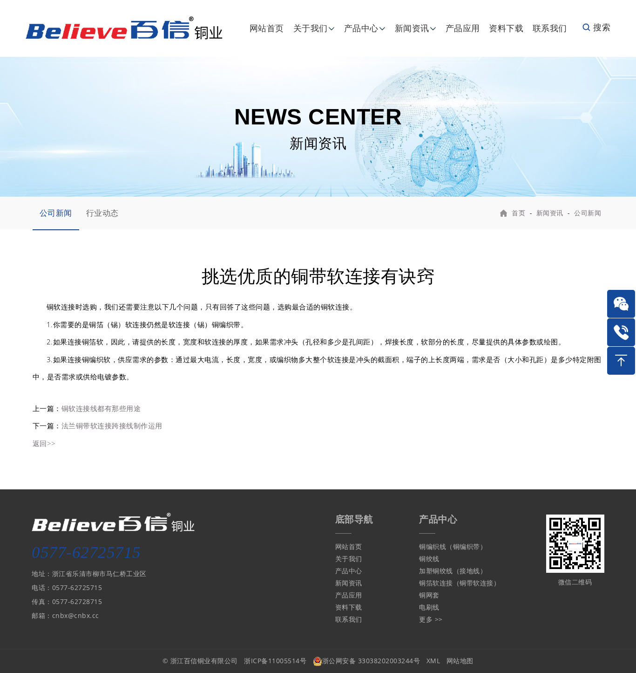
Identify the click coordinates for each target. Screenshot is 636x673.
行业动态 (102, 212)
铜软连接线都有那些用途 (101, 408)
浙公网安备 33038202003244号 (371, 660)
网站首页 (267, 28)
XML (433, 660)
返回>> (44, 443)
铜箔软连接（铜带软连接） (459, 582)
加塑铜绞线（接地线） (453, 570)
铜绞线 (429, 558)
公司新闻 (56, 212)
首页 (518, 212)
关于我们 (310, 28)
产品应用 (463, 28)
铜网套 (429, 595)
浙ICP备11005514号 (275, 660)
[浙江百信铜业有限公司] (124, 27)
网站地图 (460, 660)
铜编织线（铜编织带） (453, 546)
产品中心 (361, 28)
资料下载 (506, 28)
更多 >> (431, 619)
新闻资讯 (412, 28)
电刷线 (429, 607)
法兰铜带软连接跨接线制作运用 (111, 425)
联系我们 (550, 28)
